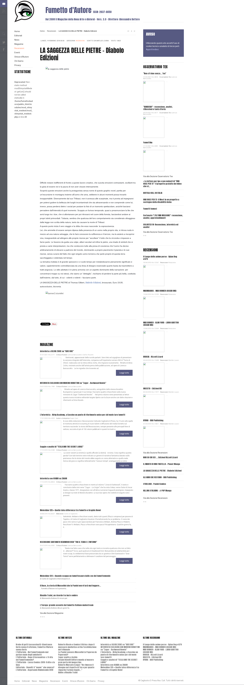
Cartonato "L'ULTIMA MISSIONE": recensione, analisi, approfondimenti (163, 216)
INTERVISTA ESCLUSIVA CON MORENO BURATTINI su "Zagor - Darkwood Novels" (73, 383)
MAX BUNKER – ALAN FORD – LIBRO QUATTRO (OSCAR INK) (161, 323)
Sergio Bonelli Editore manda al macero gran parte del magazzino (76, 661)
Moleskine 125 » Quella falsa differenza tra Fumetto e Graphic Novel (70, 510)
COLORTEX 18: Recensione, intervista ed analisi (160, 226)
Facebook (3, 49)
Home (42, 31)
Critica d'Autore (61, 355)
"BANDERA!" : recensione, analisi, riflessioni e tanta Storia (158, 108)
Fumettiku (147, 142)
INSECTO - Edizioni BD (152, 388)
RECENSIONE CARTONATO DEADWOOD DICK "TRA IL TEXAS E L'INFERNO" (68, 542)
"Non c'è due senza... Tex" (154, 73)
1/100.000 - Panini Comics (154, 484)
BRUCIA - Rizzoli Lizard (153, 356)
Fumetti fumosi (150, 208)
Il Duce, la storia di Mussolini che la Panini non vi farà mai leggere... (70, 585)
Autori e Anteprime (63, 418)
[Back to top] (3, 681)
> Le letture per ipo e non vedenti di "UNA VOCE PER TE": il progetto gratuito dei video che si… (162, 184)
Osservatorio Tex (165, 77)
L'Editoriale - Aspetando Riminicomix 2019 (34, 669)
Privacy (17, 65)
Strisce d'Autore (21, 57)
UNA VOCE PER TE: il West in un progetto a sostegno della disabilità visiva (161, 201)
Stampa (133, 41)
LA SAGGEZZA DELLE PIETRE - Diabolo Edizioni (162, 470)
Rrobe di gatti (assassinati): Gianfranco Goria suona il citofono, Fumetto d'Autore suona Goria (34, 647)
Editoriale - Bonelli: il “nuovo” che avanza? (35, 667)
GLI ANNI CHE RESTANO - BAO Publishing (160, 477)
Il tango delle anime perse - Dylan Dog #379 (160, 258)
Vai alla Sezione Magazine (51, 613)
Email (129, 41)
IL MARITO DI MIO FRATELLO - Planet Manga (161, 464)
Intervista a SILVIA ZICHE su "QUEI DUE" (57, 351)
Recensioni (51, 31)
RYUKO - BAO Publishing (153, 420)
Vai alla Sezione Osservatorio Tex (158, 176)
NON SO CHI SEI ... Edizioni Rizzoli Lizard (160, 457)
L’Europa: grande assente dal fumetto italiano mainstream (66, 605)
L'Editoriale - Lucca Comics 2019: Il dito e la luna (35, 663)
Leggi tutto (124, 373)
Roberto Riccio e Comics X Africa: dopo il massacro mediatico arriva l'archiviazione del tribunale (77, 647)
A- (134, 31)
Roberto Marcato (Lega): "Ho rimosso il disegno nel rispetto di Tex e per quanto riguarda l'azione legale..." (76, 667)
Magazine (18, 44)
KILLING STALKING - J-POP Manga (157, 490)
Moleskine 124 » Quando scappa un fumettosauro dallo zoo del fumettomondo (75, 575)
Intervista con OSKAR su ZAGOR (53, 478)
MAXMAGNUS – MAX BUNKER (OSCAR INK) (159, 290)
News (16, 40)
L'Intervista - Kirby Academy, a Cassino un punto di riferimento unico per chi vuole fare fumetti (82, 414)
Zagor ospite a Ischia (67, 657)
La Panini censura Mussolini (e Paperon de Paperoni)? (77, 653)
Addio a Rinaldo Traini (68, 672)
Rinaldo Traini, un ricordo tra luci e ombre (59, 595)
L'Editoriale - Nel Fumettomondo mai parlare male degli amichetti (32, 653)
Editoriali (18, 35)
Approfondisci (152, 49)
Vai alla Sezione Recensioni (155, 453)
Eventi (17, 52)
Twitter (3, 42)
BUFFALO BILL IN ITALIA (152, 192)
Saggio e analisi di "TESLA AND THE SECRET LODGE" (61, 446)
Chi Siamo (18, 61)
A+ (128, 31)
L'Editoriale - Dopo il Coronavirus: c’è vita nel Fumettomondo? (34, 658)
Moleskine (60, 514)
